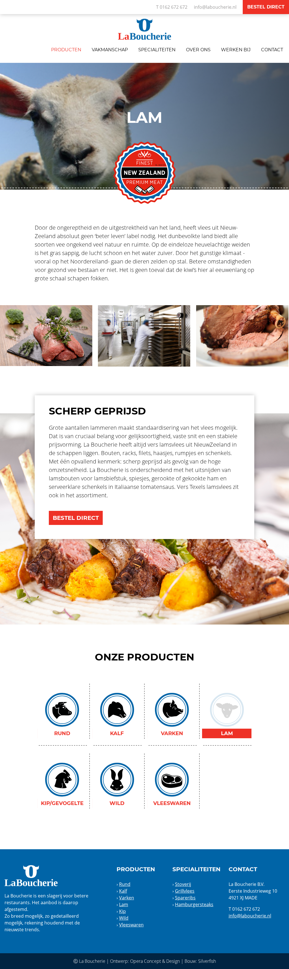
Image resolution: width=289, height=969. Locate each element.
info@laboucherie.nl (215, 7)
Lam (123, 904)
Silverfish (207, 961)
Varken (126, 898)
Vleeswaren (131, 925)
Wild (123, 918)
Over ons (198, 49)
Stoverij (183, 884)
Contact (272, 49)
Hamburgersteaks (194, 904)
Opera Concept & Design (155, 961)
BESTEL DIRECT (76, 518)
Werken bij (236, 49)
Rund (124, 884)
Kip (122, 911)
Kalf (123, 891)
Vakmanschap (110, 49)
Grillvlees (184, 891)
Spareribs (185, 898)
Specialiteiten (157, 49)
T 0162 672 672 (171, 7)
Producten (66, 49)
